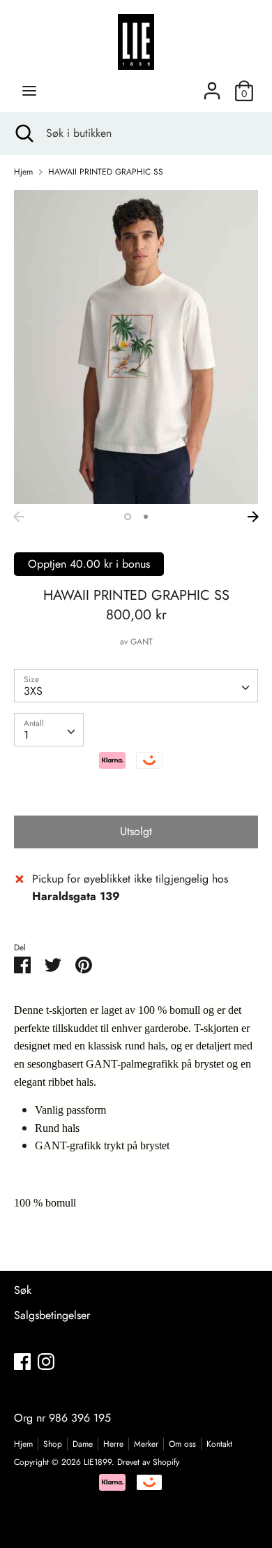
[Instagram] (46, 1361)
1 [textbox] (26, 735)
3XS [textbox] (33, 691)
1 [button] (127, 516)
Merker (146, 1444)
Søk (22, 1290)
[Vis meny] (29, 90)
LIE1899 (98, 1462)
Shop (52, 1444)
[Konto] (212, 86)
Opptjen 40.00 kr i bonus (89, 564)
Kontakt (219, 1444)
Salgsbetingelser (52, 1315)
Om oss (182, 1444)
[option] (136, 347)
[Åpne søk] (23, 133)
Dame (83, 1444)
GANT (141, 641)
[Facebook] (22, 1361)
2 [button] (146, 517)
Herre (113, 1444)
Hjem (23, 1444)
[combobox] (136, 685)
